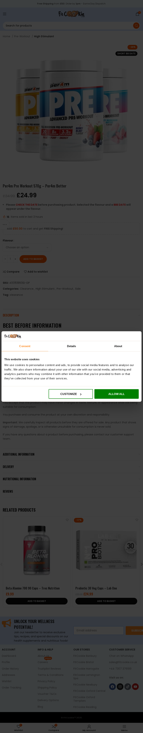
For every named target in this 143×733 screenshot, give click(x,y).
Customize (68, 394)
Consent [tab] (24, 345)
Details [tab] (71, 345)
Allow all (116, 394)
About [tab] (118, 345)
